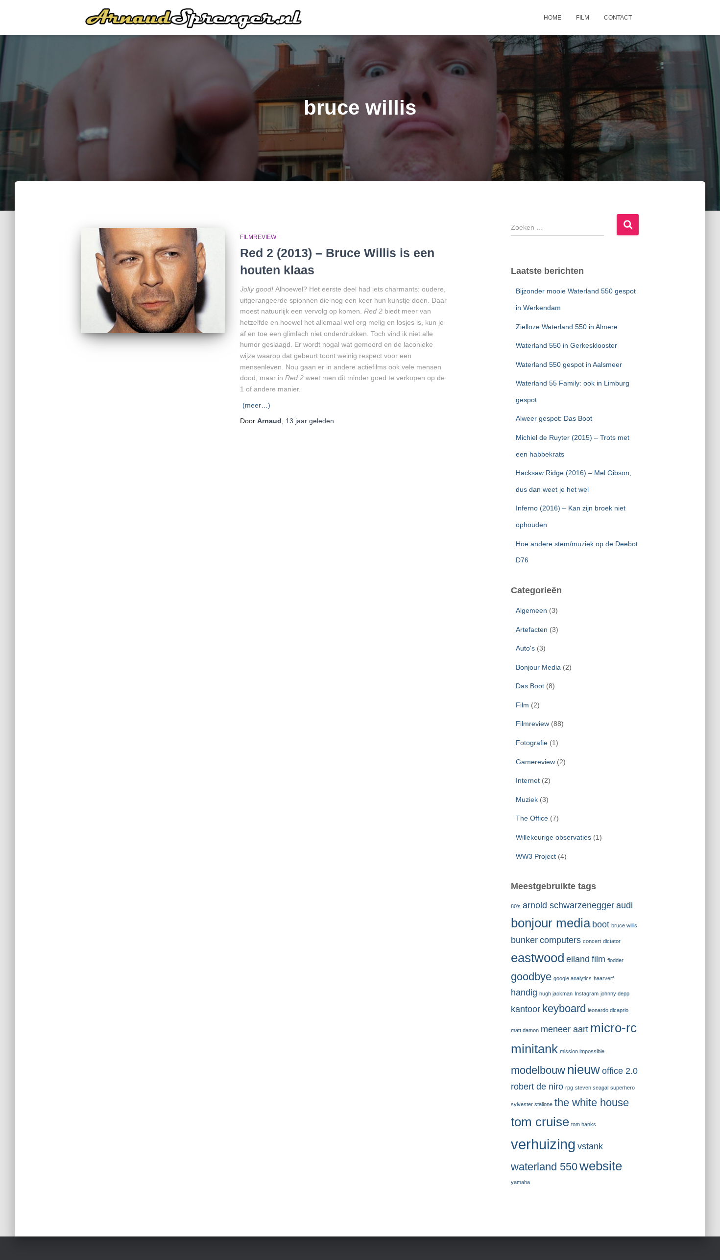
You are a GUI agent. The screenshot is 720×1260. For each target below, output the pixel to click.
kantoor (525, 1009)
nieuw (583, 1069)
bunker (524, 940)
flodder (615, 960)
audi (624, 905)
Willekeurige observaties (553, 837)
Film (582, 17)
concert (592, 941)
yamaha (520, 1182)
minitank (534, 1049)
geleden (310, 421)
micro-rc (613, 1027)
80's (516, 906)
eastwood (537, 957)
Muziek (527, 799)
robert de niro (537, 1086)
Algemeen (531, 610)
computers (560, 940)
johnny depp (614, 993)
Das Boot (530, 686)
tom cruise (540, 1122)
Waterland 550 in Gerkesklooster (566, 345)
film (598, 959)
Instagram (587, 993)
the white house (591, 1102)
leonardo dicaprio (608, 1010)
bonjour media (550, 923)
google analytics (572, 978)
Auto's (525, 648)
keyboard (564, 1008)
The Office (532, 818)
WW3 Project (536, 856)
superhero (622, 1087)
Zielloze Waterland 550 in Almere (567, 327)
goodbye (531, 976)
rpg (569, 1087)
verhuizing (543, 1144)
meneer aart (564, 1029)
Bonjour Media (538, 667)
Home (552, 17)
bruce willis (624, 925)
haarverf (604, 978)
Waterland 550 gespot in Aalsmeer (569, 364)
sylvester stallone (531, 1104)
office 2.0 (620, 1071)
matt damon (525, 1030)
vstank (590, 1146)
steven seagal (591, 1087)
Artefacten (532, 629)
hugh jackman (556, 993)
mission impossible (582, 1051)
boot (600, 924)
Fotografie (532, 743)
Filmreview (258, 237)
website (600, 1166)
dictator (612, 941)
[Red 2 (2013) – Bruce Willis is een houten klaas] (153, 280)
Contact (618, 17)
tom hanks (583, 1124)
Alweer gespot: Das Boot (554, 418)
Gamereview (535, 762)
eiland (578, 959)
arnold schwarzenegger (568, 905)
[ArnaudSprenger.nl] (203, 17)
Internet (528, 780)
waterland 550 (544, 1167)
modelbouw (538, 1070)
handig (524, 992)
